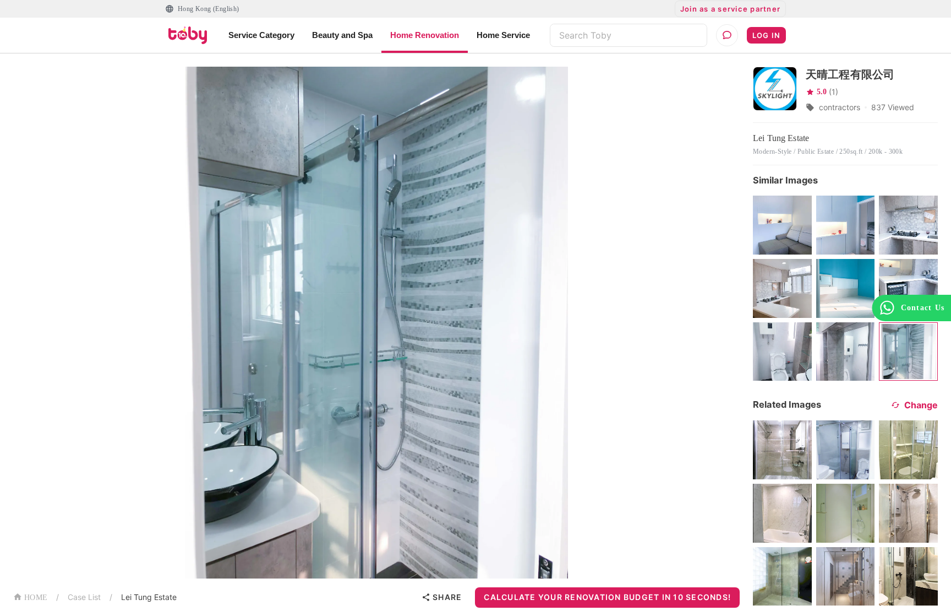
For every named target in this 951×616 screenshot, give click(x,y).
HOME (35, 597)
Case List (84, 597)
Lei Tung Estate (149, 597)
